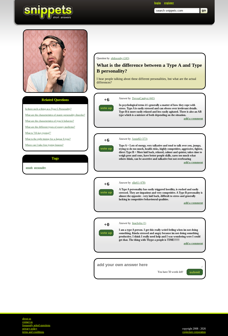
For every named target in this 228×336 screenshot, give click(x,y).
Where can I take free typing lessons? (44, 145)
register (169, 2)
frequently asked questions (36, 325)
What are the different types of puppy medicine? (50, 126)
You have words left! (170, 271)
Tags (55, 158)
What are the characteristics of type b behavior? (49, 120)
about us (26, 318)
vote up (106, 108)
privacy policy (29, 328)
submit (194, 272)
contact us (27, 322)
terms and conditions (33, 332)
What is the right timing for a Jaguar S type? (48, 139)
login (157, 2)
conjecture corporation (194, 332)
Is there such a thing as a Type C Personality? (48, 108)
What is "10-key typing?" (38, 133)
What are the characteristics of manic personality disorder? (55, 114)
